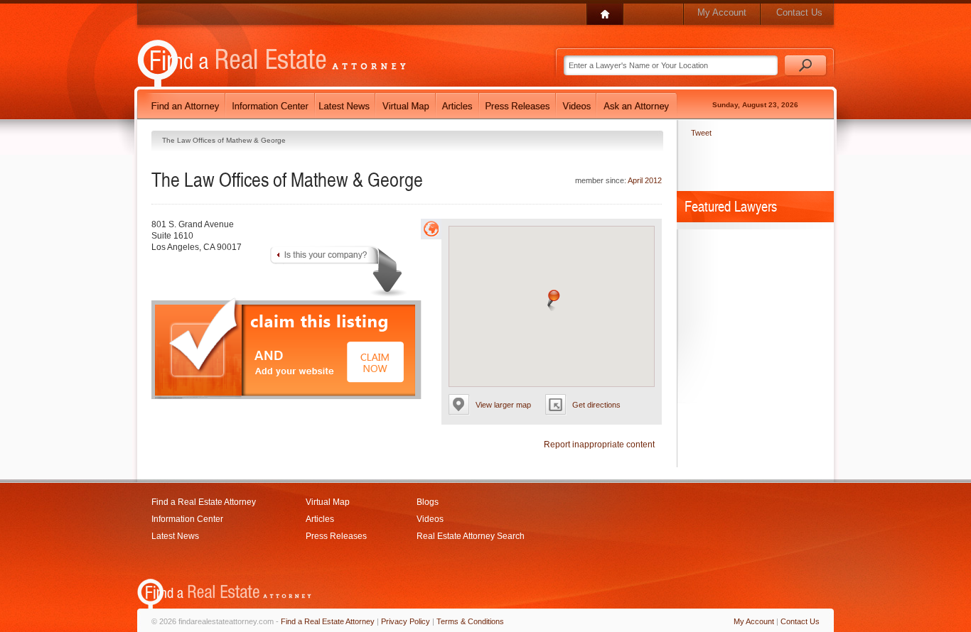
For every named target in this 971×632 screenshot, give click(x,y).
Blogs (428, 502)
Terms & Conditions (470, 621)
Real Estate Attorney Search (471, 536)
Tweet (701, 133)
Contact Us (799, 12)
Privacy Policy (405, 621)
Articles (320, 519)
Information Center (187, 519)
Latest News (175, 536)
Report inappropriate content (599, 445)
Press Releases (336, 536)
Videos (430, 519)
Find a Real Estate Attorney (203, 502)
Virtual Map (328, 502)
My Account (721, 12)
